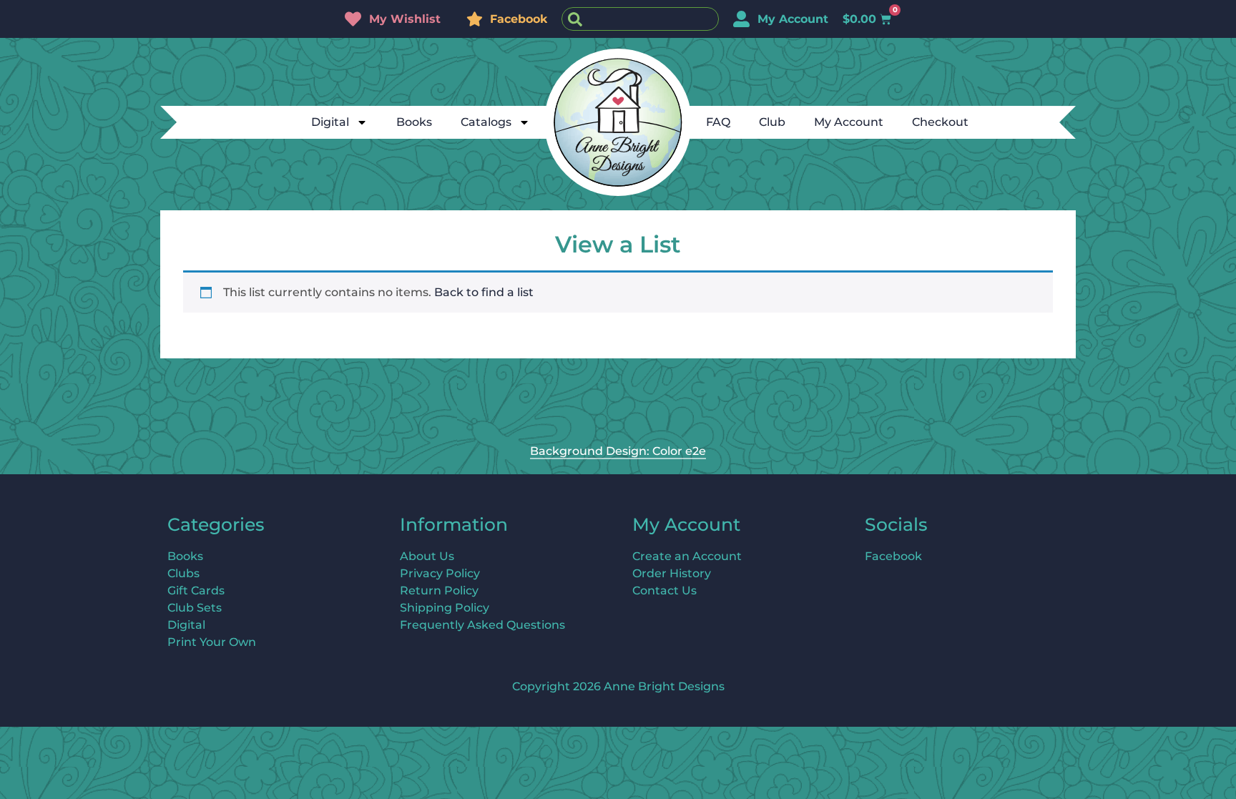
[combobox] (640, 19)
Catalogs (486, 122)
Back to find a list (484, 292)
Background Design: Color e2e (618, 451)
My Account (848, 122)
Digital (330, 122)
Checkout (940, 122)
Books (414, 122)
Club (772, 122)
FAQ (718, 122)
